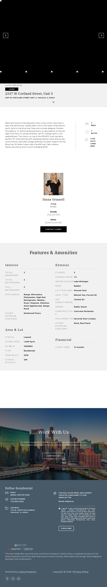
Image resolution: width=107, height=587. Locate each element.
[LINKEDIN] (19, 579)
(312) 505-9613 (53, 215)
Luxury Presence (27, 572)
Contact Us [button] (53, 456)
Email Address (66, 501)
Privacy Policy (67, 521)
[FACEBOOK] (7, 579)
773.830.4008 (17, 501)
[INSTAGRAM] (13, 579)
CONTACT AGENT (53, 229)
